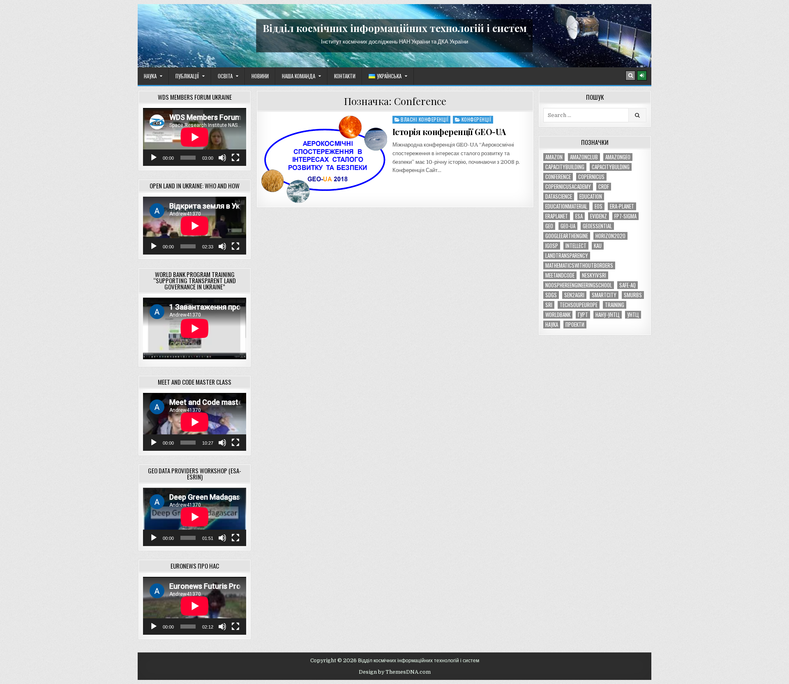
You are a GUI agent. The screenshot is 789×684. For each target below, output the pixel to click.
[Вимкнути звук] (222, 158)
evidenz (598, 216)
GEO (549, 226)
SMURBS (633, 295)
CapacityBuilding (564, 167)
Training (614, 305)
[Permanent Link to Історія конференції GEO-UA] (324, 159)
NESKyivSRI (594, 275)
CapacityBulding (611, 167)
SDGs (551, 295)
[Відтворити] (154, 158)
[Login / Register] (642, 75)
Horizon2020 (610, 236)
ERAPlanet (556, 216)
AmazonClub (584, 157)
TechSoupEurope (579, 305)
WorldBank (557, 315)
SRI (548, 305)
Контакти (344, 76)
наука (551, 324)
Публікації (187, 76)
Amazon (554, 157)
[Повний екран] (235, 158)
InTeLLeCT (575, 246)
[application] (194, 137)
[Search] (630, 75)
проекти (574, 324)
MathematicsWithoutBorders (579, 265)
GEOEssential (597, 226)
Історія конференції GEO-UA (449, 131)
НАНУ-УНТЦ (607, 315)
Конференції (476, 119)
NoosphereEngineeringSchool (578, 285)
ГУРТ (583, 315)
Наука (150, 76)
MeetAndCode (559, 275)
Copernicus (591, 177)
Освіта (225, 76)
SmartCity (604, 295)
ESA (579, 216)
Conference (558, 177)
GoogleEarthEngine (566, 236)
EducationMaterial (566, 206)
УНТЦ (633, 315)
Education (590, 196)
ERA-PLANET (622, 206)
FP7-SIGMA (625, 216)
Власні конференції (424, 119)
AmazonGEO (617, 157)
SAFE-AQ (627, 285)
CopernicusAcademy (568, 187)
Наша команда (298, 76)
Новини (260, 76)
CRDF (603, 187)
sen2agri (574, 295)
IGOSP (551, 246)
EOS (598, 206)
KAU (598, 246)
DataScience (558, 196)
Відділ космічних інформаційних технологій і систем (395, 27)
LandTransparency (566, 255)
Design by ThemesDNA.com (395, 672)
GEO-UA (568, 226)
